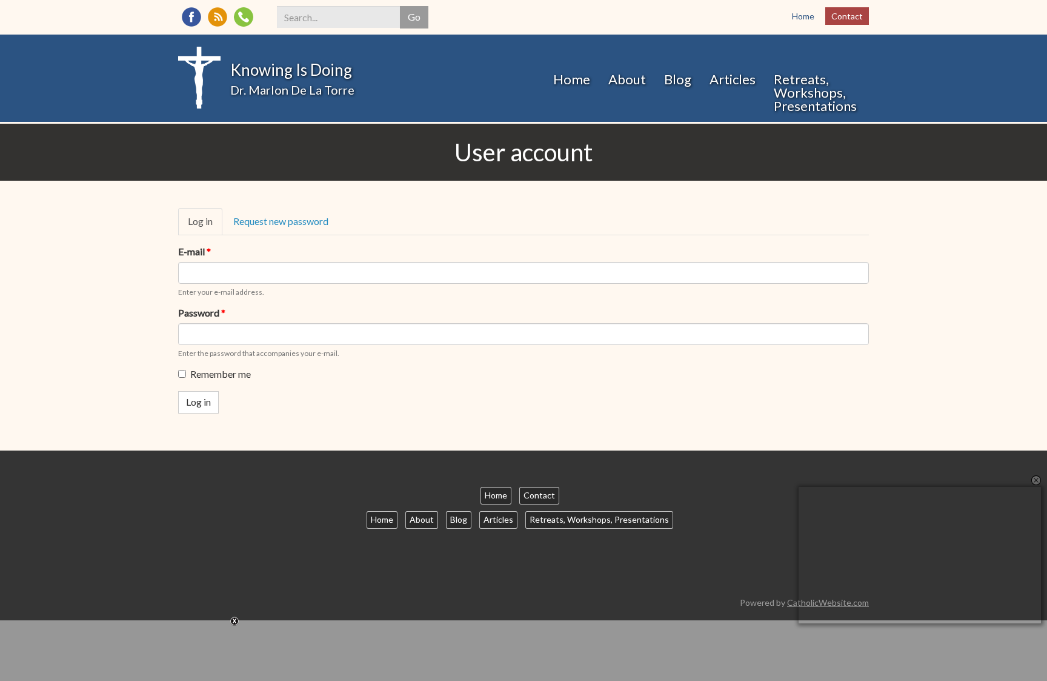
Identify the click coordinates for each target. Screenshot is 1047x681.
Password (201, 312)
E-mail (194, 251)
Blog (677, 79)
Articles (733, 79)
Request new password (280, 221)
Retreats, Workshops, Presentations (815, 92)
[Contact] (243, 17)
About (627, 79)
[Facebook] (191, 17)
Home (803, 16)
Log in (205, 225)
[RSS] (217, 17)
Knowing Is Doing (291, 69)
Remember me (220, 374)
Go (414, 16)
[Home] (199, 76)
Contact (847, 16)
